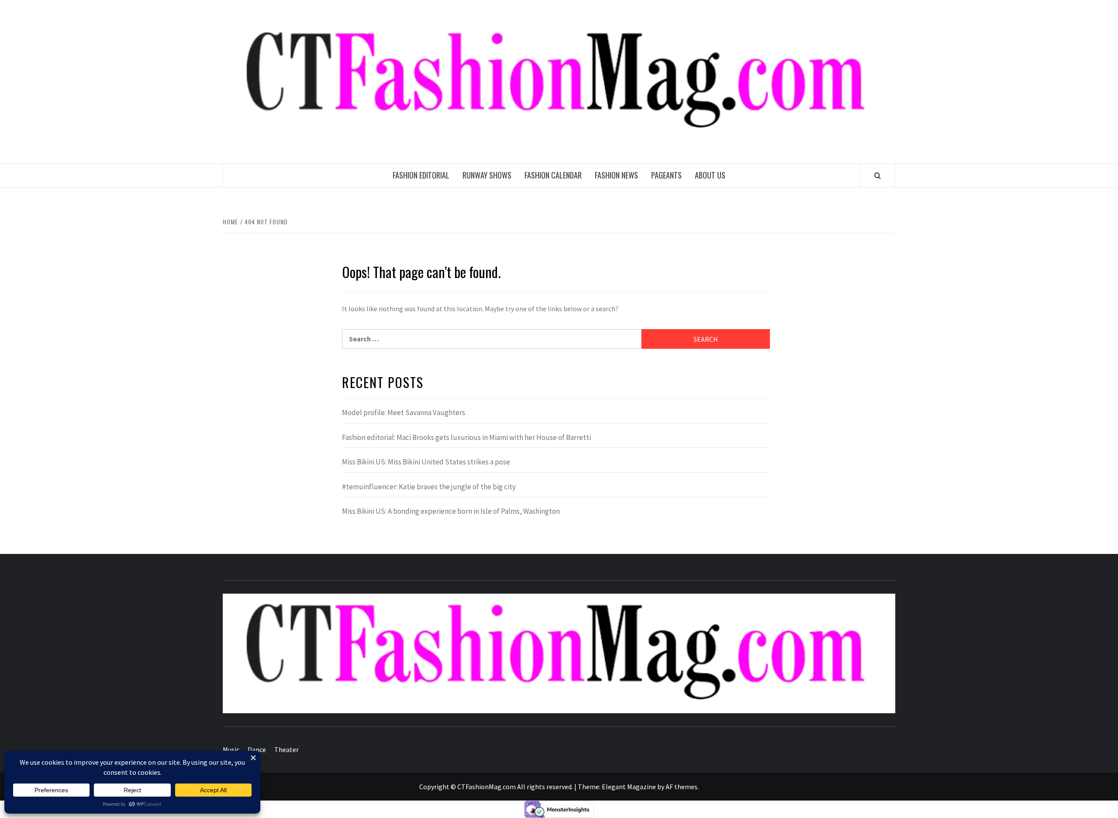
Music (231, 749)
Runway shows (486, 175)
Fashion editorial (421, 175)
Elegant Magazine (629, 786)
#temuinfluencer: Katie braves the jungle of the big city (429, 486)
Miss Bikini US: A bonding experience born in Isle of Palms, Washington (451, 511)
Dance (257, 749)
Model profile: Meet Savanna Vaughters (403, 412)
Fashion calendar (553, 175)
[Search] (877, 175)
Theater (286, 749)
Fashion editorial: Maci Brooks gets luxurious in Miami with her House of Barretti (466, 437)
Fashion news (616, 175)
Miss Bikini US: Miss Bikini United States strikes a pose (426, 462)
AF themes (681, 786)
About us (710, 175)
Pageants (666, 175)
